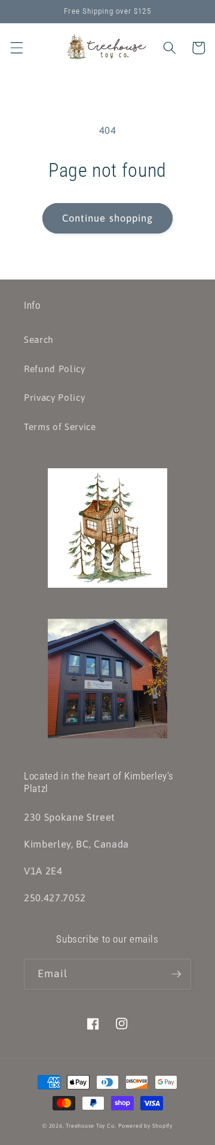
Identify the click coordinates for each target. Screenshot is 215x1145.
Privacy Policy (54, 397)
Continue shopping (107, 218)
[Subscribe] (176, 974)
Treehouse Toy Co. (91, 1125)
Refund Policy (54, 369)
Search (39, 339)
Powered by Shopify (145, 1125)
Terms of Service (60, 427)
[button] (16, 47)
